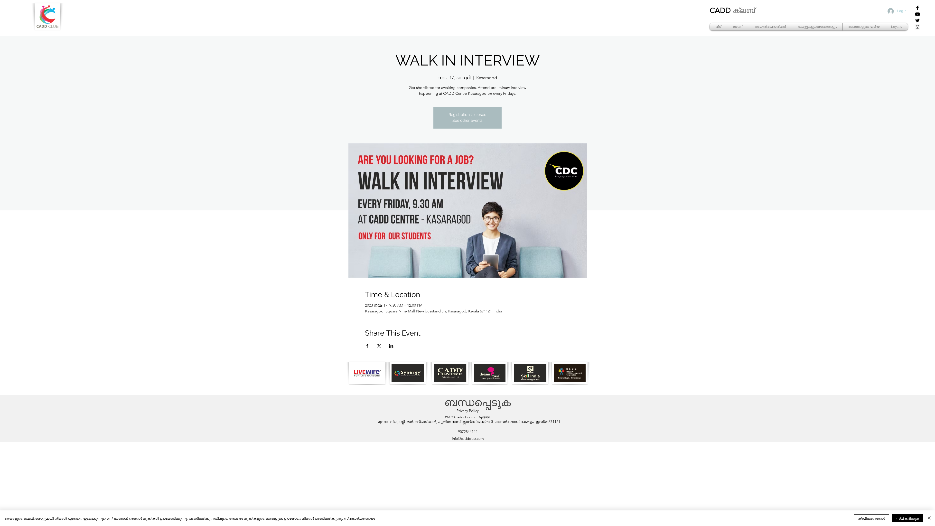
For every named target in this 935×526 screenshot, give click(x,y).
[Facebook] (917, 8)
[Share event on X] (379, 346)
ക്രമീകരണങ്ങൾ (871, 518)
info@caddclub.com (468, 438)
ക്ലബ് (744, 10)
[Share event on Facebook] (367, 346)
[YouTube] (917, 14)
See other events (467, 120)
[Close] (929, 518)
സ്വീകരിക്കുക (907, 518)
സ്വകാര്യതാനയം (359, 518)
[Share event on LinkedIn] (391, 346)
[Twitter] (917, 20)
